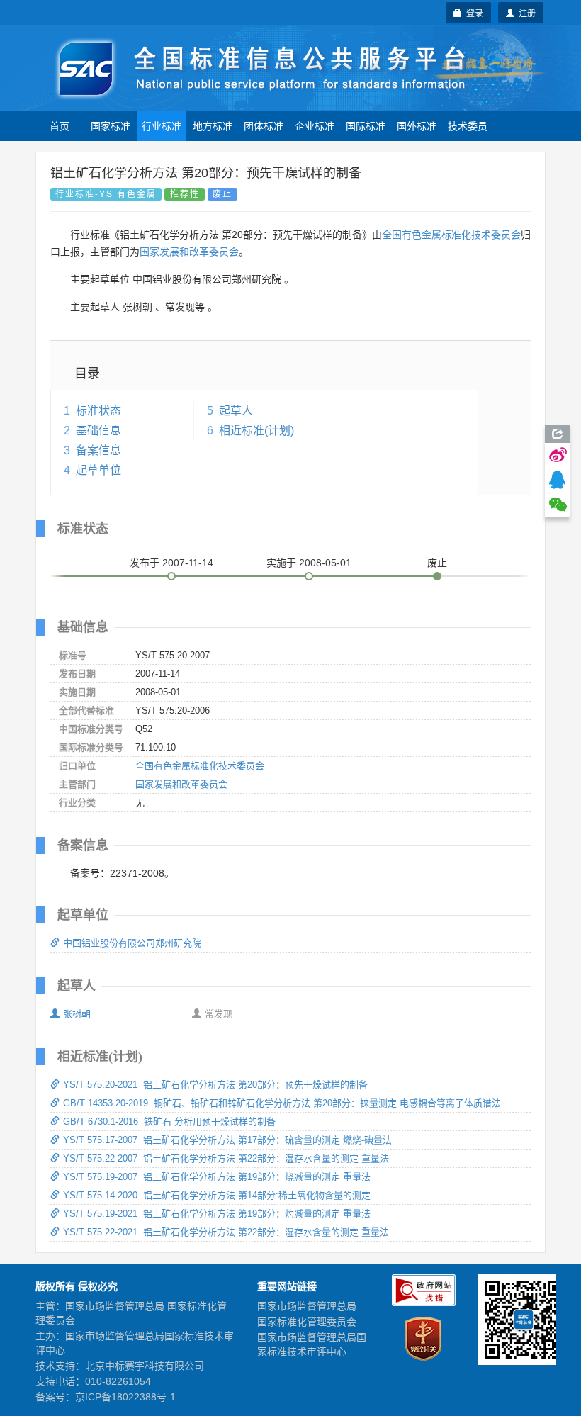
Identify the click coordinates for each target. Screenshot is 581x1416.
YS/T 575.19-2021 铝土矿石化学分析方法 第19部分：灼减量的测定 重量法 (217, 1213)
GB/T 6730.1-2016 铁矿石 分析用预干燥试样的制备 (169, 1121)
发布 (171, 562)
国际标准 (365, 125)
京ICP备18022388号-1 (125, 1397)
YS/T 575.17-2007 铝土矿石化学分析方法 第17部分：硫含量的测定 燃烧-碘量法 (227, 1140)
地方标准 (212, 125)
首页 (59, 125)
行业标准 (161, 125)
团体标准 (263, 125)
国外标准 (416, 125)
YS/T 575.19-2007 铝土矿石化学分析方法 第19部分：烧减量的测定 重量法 (217, 1176)
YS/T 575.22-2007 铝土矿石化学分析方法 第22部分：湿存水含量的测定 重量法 (226, 1158)
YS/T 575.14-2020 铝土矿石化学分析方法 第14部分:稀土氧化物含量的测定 (217, 1195)
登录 (472, 12)
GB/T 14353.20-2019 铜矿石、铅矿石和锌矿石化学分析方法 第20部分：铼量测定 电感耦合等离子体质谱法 (282, 1103)
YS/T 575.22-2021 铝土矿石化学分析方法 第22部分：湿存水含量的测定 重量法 (226, 1232)
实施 (308, 562)
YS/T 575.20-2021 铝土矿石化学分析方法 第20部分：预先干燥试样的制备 (215, 1084)
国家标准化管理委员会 (306, 1321)
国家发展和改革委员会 (189, 251)
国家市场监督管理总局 (306, 1306)
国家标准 (110, 125)
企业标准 (314, 125)
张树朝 (77, 1013)
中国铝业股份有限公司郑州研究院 (132, 943)
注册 (525, 12)
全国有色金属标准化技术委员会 (451, 234)
